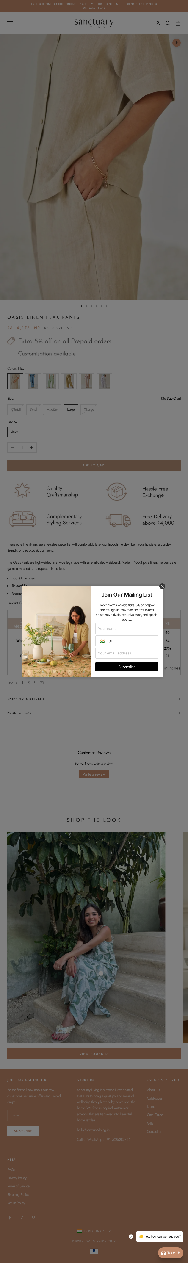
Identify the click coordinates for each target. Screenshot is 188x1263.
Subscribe (126, 667)
